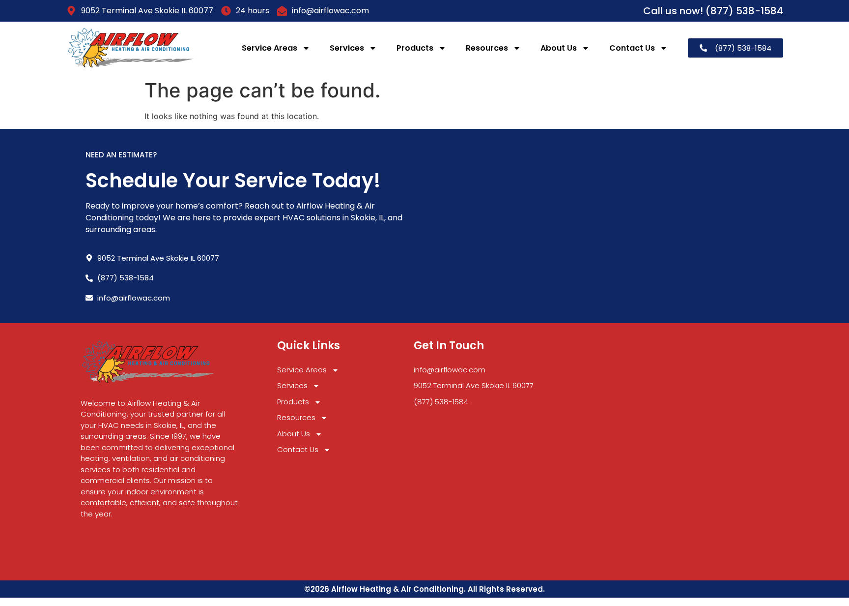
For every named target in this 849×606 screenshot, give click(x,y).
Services (347, 48)
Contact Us (632, 48)
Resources (487, 48)
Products (414, 48)
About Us (558, 48)
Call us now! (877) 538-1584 (713, 11)
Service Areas (269, 48)
